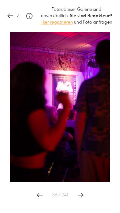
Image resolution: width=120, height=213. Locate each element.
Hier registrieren (57, 22)
